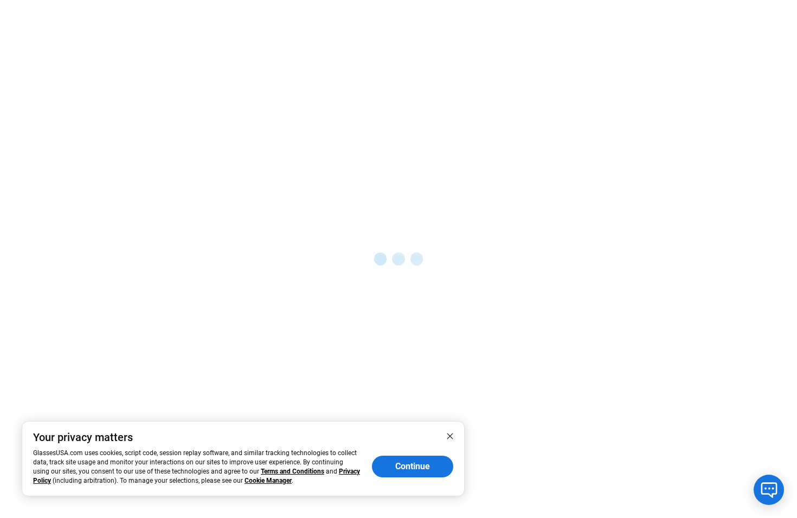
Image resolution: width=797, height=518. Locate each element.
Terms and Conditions (292, 471)
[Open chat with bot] (769, 490)
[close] (450, 435)
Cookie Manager (268, 480)
